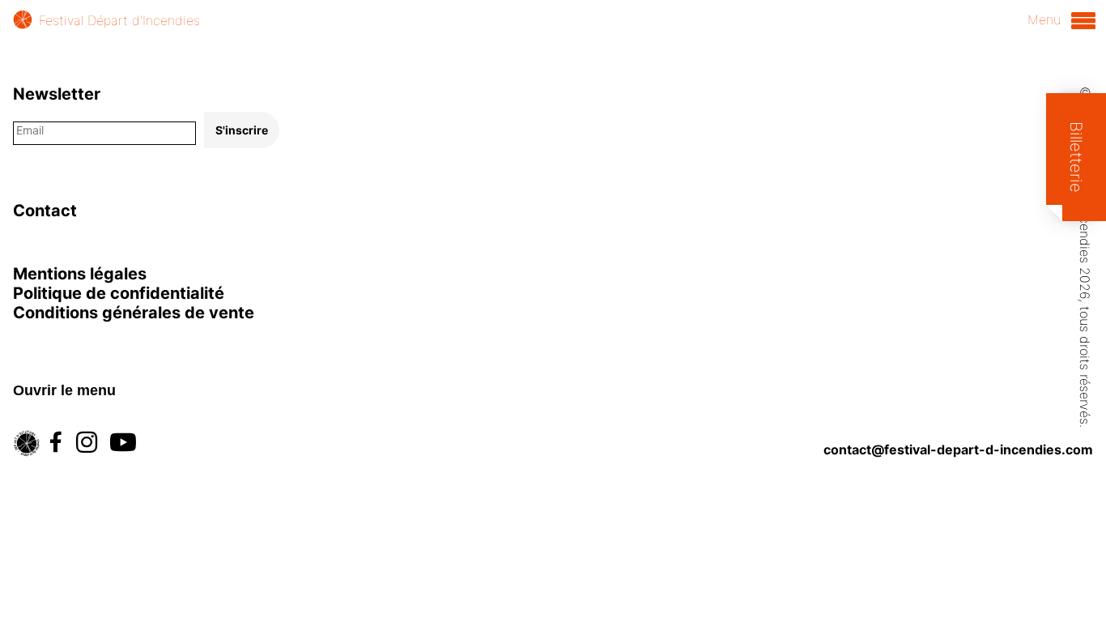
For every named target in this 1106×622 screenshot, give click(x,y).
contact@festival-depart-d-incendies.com (958, 449)
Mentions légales (80, 273)
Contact (45, 210)
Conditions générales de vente (133, 312)
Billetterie (1076, 157)
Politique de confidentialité (118, 293)
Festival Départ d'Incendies (119, 20)
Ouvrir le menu (64, 390)
